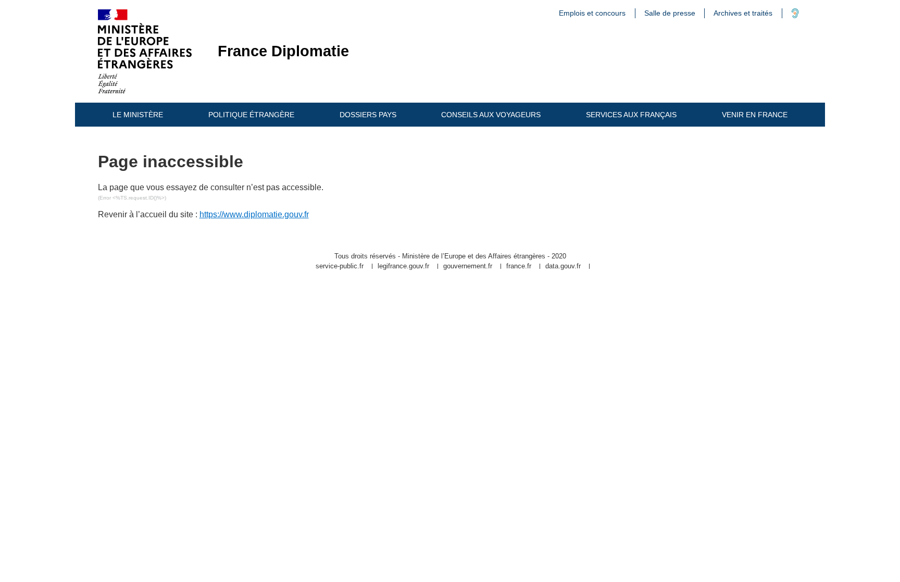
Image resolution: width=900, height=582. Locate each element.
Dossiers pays (368, 114)
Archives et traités (743, 13)
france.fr (518, 266)
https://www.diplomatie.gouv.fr (254, 214)
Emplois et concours (592, 13)
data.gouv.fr (563, 266)
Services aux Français (631, 114)
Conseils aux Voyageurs (491, 114)
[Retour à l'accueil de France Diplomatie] (145, 51)
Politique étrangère (251, 114)
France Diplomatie (283, 51)
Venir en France (755, 114)
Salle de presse (669, 13)
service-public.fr (340, 266)
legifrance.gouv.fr (403, 266)
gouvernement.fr (467, 266)
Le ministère (138, 114)
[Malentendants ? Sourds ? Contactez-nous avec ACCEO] (795, 15)
